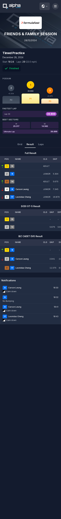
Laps (41, 144)
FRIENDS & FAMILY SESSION (30, 34)
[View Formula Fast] (30, 23)
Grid (19, 144)
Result (30, 144)
